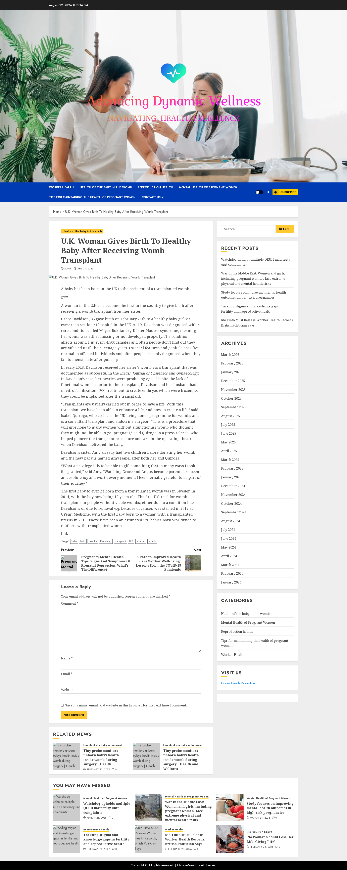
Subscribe (288, 192)
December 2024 (233, 486)
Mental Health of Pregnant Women (208, 187)
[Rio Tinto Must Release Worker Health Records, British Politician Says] (148, 839)
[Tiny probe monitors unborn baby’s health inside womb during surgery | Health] (66, 756)
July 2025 (228, 425)
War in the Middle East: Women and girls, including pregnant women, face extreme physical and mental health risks (253, 278)
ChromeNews (186, 865)
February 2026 (232, 363)
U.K (131, 541)
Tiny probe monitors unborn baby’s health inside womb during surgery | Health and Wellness (181, 759)
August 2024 (230, 521)
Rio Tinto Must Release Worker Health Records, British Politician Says (185, 839)
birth (82, 541)
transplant (120, 541)
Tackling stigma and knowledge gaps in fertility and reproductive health (106, 839)
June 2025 (228, 433)
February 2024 (232, 573)
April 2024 (229, 556)
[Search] (267, 192)
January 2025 (231, 477)
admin (68, 268)
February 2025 (232, 468)
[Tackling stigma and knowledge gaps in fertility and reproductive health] (66, 839)
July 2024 (228, 530)
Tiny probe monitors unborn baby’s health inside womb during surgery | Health (101, 757)
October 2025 (231, 398)
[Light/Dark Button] (259, 192)
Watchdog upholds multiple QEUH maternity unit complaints (106, 808)
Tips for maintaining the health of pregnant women (92, 197)
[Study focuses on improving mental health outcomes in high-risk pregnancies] (230, 807)
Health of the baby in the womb (106, 187)
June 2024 (228, 538)
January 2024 (231, 582)
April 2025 (229, 451)
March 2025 (230, 460)
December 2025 (233, 381)
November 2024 (233, 495)
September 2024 (233, 512)
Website (67, 690)
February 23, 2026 (98, 849)
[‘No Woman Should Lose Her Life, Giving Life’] (230, 839)
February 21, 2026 (98, 769)
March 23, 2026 (260, 818)
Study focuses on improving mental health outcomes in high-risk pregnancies (270, 808)
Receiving (105, 541)
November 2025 (233, 389)
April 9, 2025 (85, 268)
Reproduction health (155, 187)
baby (74, 541)
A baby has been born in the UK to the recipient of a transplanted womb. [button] (125, 288)
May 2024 (228, 547)
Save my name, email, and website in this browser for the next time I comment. (126, 705)
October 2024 (231, 503)
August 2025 (230, 416)
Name (67, 658)
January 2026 (231, 372)
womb (152, 541)
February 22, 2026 (262, 847)
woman (141, 541)
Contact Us (151, 197)
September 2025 (233, 407)
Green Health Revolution (238, 683)
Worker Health (61, 187)
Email (66, 674)
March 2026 (230, 354)
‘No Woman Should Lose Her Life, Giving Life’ (270, 839)
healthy (93, 541)
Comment (69, 603)
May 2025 (228, 442)
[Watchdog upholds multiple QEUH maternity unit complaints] (66, 807)
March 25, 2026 (97, 818)
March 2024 (230, 565)
